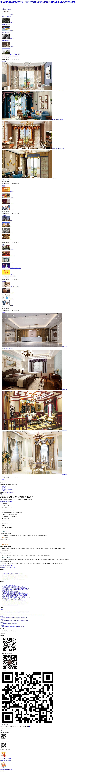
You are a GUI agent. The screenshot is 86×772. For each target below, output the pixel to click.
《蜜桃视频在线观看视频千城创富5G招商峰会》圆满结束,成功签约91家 (14, 595)
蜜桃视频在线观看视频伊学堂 (7, 489)
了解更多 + (2, 609)
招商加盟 (4, 186)
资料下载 (17, 626)
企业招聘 (13, 626)
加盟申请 (15, 623)
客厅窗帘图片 (19, 617)
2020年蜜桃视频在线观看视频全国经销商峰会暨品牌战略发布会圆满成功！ (15, 593)
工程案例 (4, 215)
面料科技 (4, 185)
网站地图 (28, 726)
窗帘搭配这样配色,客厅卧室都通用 (6, 565)
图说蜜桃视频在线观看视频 (24, 612)
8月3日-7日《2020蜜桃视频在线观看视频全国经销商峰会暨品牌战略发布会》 (15, 594)
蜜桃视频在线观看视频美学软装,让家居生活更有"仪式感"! (12, 573)
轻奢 (11, 501)
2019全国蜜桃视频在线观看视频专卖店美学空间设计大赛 (12, 599)
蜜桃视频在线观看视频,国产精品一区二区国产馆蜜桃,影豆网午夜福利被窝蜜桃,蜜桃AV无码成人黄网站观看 (37, 2)
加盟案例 (7, 623)
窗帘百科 (4, 488)
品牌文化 (14, 612)
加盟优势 (4, 623)
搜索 (3, 479)
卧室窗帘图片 (9, 617)
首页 (3, 8)
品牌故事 (7, 612)
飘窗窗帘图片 (14, 617)
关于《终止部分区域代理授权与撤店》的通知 (10, 585)
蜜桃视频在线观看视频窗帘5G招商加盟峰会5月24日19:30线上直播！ (14, 596)
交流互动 (4, 281)
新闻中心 (4, 244)
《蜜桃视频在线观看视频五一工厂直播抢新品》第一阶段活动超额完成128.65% (16, 597)
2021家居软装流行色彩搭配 (7, 574)
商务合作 (20, 626)
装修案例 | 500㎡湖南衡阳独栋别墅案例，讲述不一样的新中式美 (13, 587)
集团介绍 (4, 612)
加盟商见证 (11, 623)
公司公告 (23, 626)
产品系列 (4, 61)
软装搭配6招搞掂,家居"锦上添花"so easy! (7, 567)
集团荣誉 (10, 612)
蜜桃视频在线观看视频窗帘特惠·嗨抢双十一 (10, 591)
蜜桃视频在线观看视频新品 (5, 501)
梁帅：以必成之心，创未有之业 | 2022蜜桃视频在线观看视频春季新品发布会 (15, 588)
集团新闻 (4, 486)
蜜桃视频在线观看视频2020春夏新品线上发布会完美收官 (12, 598)
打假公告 (4, 490)
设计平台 (4, 480)
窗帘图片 (4, 312)
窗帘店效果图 (4, 617)
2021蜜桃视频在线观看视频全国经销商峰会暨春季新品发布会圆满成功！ (15, 589)
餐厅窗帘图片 (24, 617)
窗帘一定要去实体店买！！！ (7, 590)
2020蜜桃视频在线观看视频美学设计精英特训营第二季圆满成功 (13, 592)
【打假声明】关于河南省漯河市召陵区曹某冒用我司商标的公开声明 (14, 600)
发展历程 (17, 612)
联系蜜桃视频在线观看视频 (7, 626)
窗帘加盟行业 (4, 487)
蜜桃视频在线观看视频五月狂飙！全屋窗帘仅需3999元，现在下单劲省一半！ (15, 586)
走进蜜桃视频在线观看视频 (7, 9)
